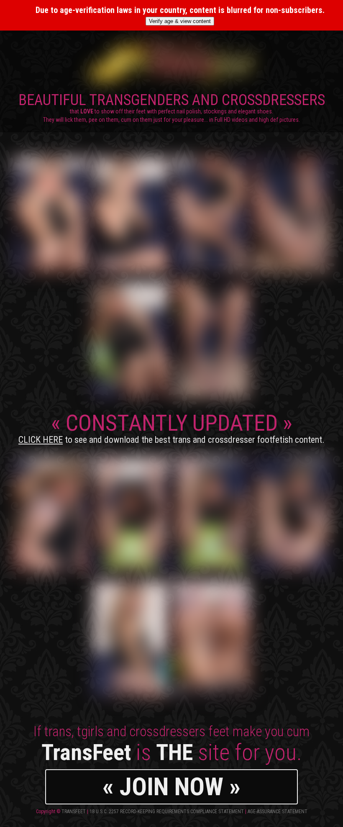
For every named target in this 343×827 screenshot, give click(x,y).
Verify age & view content (180, 21)
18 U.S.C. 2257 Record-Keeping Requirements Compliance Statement (167, 811)
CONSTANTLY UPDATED (171, 427)
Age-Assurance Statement (277, 811)
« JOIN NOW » (171, 786)
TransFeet (73, 811)
